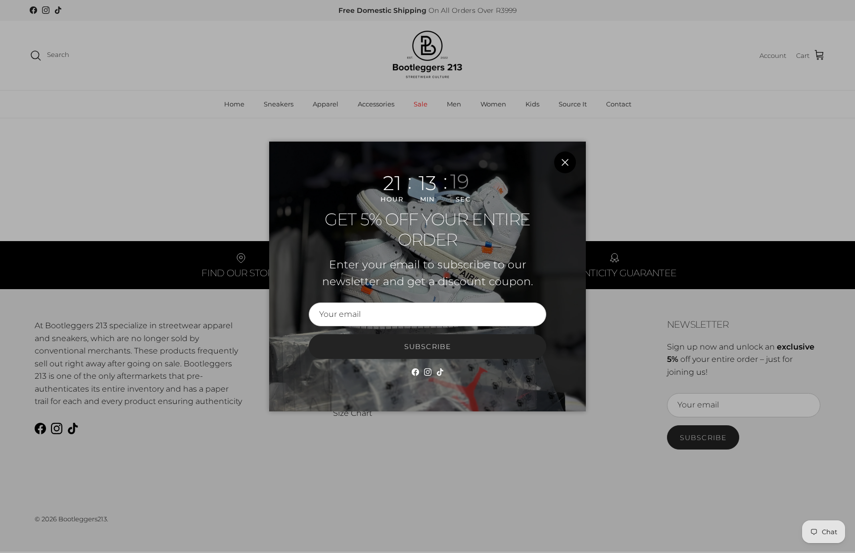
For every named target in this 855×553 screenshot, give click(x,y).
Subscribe (427, 346)
